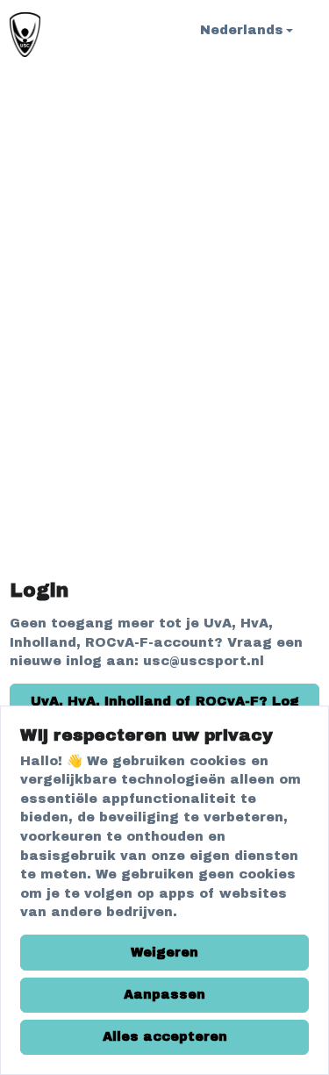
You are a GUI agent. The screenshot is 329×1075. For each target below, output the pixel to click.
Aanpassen (164, 994)
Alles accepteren (165, 1036)
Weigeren (164, 952)
